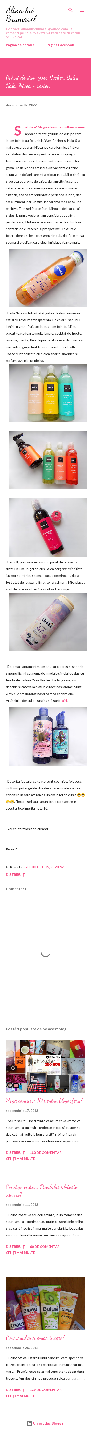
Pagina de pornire (20, 45)
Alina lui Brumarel (21, 14)
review (57, 867)
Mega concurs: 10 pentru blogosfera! (44, 1100)
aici (64, 700)
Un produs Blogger (48, 1423)
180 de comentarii (47, 1152)
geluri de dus (36, 867)
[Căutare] (71, 9)
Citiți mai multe (20, 1158)
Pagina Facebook (60, 45)
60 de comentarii (46, 1246)
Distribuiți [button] (16, 874)
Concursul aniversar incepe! (35, 1337)
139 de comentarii (47, 1390)
